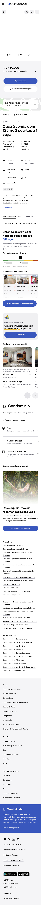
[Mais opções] (37, 12)
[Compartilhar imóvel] (26, 12)
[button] (20, 430)
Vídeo (22, 55)
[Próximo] (35, 395)
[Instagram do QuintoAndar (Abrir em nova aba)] (9, 839)
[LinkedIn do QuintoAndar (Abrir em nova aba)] (18, 839)
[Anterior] (27, 395)
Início (5, 115)
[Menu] (3, 4)
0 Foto (11, 55)
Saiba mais (21, 335)
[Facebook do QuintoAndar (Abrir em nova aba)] (4, 839)
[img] (17, 357)
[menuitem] (6, 115)
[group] (17, 368)
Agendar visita (20, 81)
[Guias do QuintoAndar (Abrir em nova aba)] (13, 839)
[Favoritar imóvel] (32, 12)
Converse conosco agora (22, 89)
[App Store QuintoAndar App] (24, 874)
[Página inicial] (17, 4)
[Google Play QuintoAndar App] (10, 874)
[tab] (9, 216)
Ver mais (8, 207)
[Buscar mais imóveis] (4, 12)
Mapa (32, 55)
